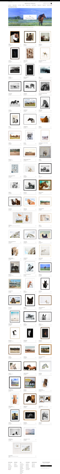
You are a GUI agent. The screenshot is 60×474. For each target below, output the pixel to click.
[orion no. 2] (45, 317)
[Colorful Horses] (30, 103)
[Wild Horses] (22, 218)
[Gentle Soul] (45, 333)
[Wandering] (45, 267)
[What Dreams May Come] (45, 300)
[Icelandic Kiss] (30, 86)
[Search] (51, 3)
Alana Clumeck (10, 176)
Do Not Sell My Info (28, 468)
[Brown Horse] (15, 300)
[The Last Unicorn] (45, 251)
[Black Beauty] (30, 415)
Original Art (39, 5)
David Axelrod (40, 176)
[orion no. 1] (15, 366)
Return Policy (27, 465)
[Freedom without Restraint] (15, 168)
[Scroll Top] (59, 473)
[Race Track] (30, 185)
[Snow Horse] (45, 284)
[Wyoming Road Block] (45, 201)
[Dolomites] (15, 70)
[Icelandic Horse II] (45, 382)
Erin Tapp (10, 291)
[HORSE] (15, 37)
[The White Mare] (30, 251)
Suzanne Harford (41, 242)
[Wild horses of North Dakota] (30, 152)
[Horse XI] (30, 136)
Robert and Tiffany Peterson (42, 390)
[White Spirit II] (30, 333)
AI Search (9, 5)
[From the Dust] (15, 86)
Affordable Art (21, 471)
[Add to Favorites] (20, 61)
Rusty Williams (40, 357)
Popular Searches (22, 470)
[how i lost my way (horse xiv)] (30, 267)
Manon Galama (40, 143)
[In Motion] (15, 136)
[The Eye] (45, 218)
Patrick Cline (10, 324)
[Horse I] (15, 119)
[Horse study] (15, 333)
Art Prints (19, 5)
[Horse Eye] (45, 119)
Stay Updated (9, 468)
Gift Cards (21, 473)
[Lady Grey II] (45, 415)
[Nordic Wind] (30, 234)
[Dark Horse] (30, 382)
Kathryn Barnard (10, 242)
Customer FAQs (27, 469)
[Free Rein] (15, 103)
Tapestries (44, 5)
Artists (23, 5)
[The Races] (30, 317)
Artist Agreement (16, 465)
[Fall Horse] (15, 349)
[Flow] (45, 168)
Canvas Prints (21, 465)
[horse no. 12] (15, 152)
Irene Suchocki (10, 110)
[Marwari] (30, 284)
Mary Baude (25, 390)
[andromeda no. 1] (15, 432)
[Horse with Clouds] (45, 185)
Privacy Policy (27, 467)
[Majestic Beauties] (45, 399)
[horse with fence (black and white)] (45, 86)
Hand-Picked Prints (24, 0)
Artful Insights (9, 467)
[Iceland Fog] (45, 37)
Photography (21, 466)
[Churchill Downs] (15, 284)
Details (39, 0)
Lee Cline (25, 143)
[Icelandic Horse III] (15, 251)
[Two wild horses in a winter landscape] (45, 136)
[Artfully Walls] (30, 3)
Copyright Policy (16, 466)
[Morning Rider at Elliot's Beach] (45, 53)
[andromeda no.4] (30, 119)
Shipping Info (27, 464)
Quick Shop (14, 59)
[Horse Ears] (30, 300)
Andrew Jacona (40, 61)
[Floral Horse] (45, 366)
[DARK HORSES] (15, 317)
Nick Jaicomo (25, 110)
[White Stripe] (30, 201)
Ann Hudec (40, 423)
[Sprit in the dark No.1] (30, 70)
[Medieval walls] (30, 53)
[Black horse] (15, 267)
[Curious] (30, 37)
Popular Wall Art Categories (21, 469)
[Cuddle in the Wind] (30, 366)
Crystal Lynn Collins (41, 324)
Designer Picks (28, 5)
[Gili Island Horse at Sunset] (30, 432)
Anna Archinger (10, 61)
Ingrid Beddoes (25, 357)
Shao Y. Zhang (25, 324)
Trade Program (9, 465)
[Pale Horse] (30, 168)
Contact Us (9, 464)
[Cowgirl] (45, 152)
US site (10, 469)
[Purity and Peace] (22, 448)
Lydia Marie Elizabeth (11, 390)
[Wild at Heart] (45, 103)
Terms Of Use (27, 466)
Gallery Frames (49, 5)
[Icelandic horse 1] (30, 399)
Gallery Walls (15, 5)
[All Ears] (45, 234)
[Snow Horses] (15, 201)
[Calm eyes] (15, 53)
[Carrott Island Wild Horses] (45, 349)
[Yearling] (15, 415)
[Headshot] (15, 185)
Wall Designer (34, 5)
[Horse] (45, 70)
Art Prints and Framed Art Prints (22, 464)
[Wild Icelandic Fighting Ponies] (15, 234)
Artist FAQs (15, 464)
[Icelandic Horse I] (15, 399)
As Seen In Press (10, 466)
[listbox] (44, 3)
